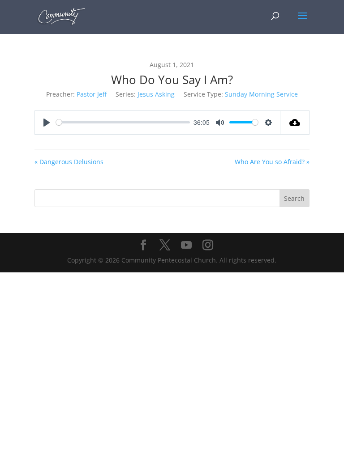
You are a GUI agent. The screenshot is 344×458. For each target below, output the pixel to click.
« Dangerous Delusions (68, 161)
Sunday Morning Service (261, 94)
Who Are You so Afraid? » (272, 161)
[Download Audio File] (295, 122)
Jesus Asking (156, 94)
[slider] (123, 122)
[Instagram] (207, 245)
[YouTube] (186, 245)
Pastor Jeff (92, 94)
